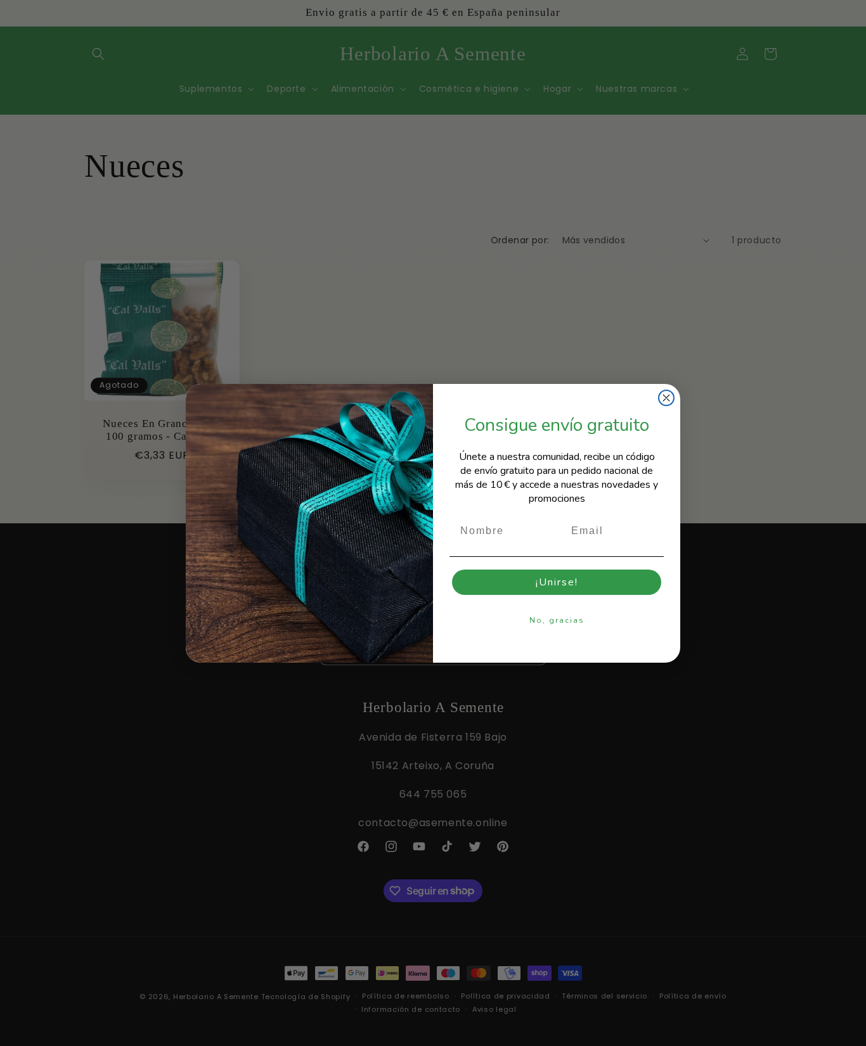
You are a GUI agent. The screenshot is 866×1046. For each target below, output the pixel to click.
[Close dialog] (666, 397)
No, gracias (557, 620)
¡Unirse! (557, 582)
